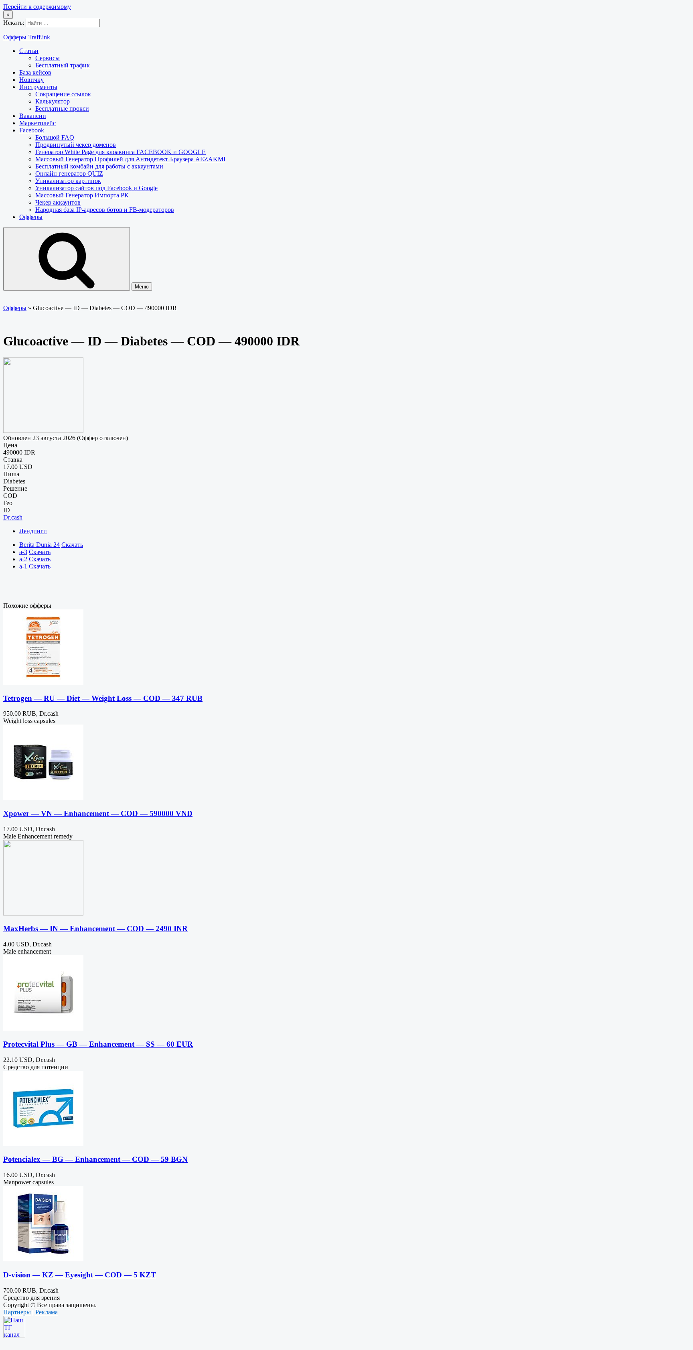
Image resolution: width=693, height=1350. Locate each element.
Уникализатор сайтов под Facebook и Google (96, 188)
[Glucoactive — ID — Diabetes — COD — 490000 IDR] (43, 430)
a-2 (23, 559)
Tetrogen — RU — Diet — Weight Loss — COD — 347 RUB (103, 698)
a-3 (23, 551)
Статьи (28, 50)
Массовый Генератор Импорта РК (82, 195)
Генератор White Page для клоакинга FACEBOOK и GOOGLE (120, 151)
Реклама (46, 1312)
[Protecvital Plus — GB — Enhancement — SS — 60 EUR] (43, 1028)
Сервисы (47, 58)
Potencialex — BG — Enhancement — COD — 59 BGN (95, 1159)
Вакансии (32, 115)
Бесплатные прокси (62, 108)
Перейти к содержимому (37, 6)
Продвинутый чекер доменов (75, 144)
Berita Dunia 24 (39, 544)
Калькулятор (52, 101)
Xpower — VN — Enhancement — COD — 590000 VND (97, 813)
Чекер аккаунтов (58, 202)
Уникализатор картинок (68, 180)
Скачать (72, 544)
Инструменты (38, 86)
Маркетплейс (37, 123)
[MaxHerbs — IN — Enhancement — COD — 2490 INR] (43, 913)
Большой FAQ (54, 137)
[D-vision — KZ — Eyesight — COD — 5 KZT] (43, 1259)
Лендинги (33, 531)
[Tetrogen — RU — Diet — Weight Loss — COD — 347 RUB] (43, 682)
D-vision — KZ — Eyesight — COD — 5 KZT (79, 1275)
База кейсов (35, 72)
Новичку (31, 79)
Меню (142, 287)
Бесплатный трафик (62, 65)
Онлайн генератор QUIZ (69, 173)
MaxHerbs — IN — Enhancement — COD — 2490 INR (95, 928)
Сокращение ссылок (63, 94)
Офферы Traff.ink (26, 37)
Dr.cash (12, 517)
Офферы (31, 216)
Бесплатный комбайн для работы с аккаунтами (99, 166)
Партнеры (17, 1312)
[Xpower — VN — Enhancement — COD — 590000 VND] (43, 797)
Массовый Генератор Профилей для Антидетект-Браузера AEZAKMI (130, 159)
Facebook (31, 130)
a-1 (23, 566)
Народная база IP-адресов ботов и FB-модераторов (104, 209)
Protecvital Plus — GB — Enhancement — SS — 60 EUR (98, 1044)
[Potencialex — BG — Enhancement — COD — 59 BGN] (43, 1144)
